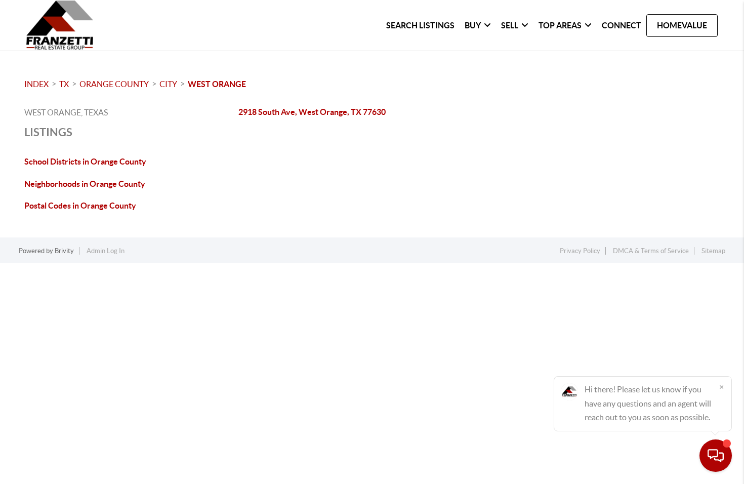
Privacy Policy (580, 251)
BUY (473, 25)
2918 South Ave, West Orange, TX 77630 (312, 112)
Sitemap (713, 251)
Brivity (64, 251)
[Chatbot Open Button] (715, 455)
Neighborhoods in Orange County (84, 183)
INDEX (36, 84)
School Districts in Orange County (85, 161)
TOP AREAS (560, 25)
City (168, 84)
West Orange (217, 84)
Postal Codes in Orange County (80, 205)
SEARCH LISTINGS (420, 25)
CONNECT (621, 25)
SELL (509, 25)
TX (64, 84)
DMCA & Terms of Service (651, 251)
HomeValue (682, 25)
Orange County (114, 84)
